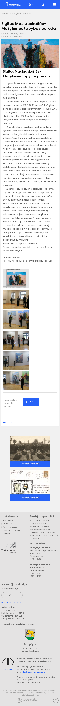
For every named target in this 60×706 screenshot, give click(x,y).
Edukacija (7, 524)
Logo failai (8, 669)
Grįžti (10, 422)
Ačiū (29, 401)
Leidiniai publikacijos (12, 530)
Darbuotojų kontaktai (11, 602)
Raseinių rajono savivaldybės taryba (30, 649)
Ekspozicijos (8, 520)
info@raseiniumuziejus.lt (33, 671)
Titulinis (5, 13)
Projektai (6, 533)
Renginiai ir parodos (21, 13)
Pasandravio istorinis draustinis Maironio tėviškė (43, 530)
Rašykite (12, 595)
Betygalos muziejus (40, 526)
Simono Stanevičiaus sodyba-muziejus (41, 521)
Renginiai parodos (11, 527)
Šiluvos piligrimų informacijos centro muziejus (44, 536)
